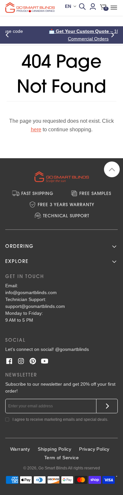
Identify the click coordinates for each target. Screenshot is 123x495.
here (36, 129)
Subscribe (107, 406)
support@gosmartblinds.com (35, 306)
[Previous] (9, 35)
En (68, 6)
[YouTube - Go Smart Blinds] (45, 361)
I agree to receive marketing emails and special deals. (60, 419)
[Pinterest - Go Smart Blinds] (33, 361)
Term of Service (61, 457)
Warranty (20, 449)
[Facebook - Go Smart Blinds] (9, 361)
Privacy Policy (94, 449)
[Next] (114, 35)
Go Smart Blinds (52, 468)
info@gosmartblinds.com (31, 292)
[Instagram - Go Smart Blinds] (21, 361)
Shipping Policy (54, 449)
